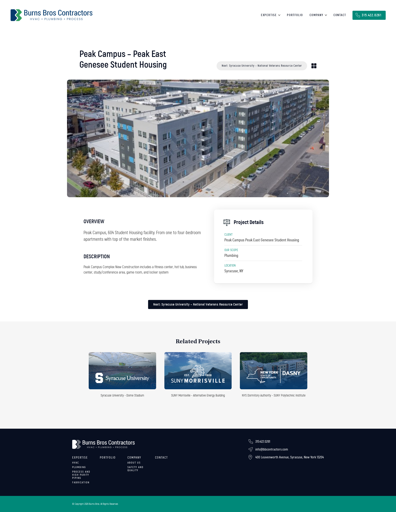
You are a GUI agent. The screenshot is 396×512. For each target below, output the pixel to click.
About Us (134, 462)
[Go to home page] (51, 15)
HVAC (75, 462)
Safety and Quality (135, 469)
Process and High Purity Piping (81, 475)
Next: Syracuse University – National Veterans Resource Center (262, 65)
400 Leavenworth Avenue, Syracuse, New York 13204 (289, 457)
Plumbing (79, 467)
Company (316, 15)
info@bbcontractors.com (271, 449)
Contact (340, 15)
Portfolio (295, 15)
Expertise (269, 15)
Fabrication (81, 482)
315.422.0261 (372, 15)
